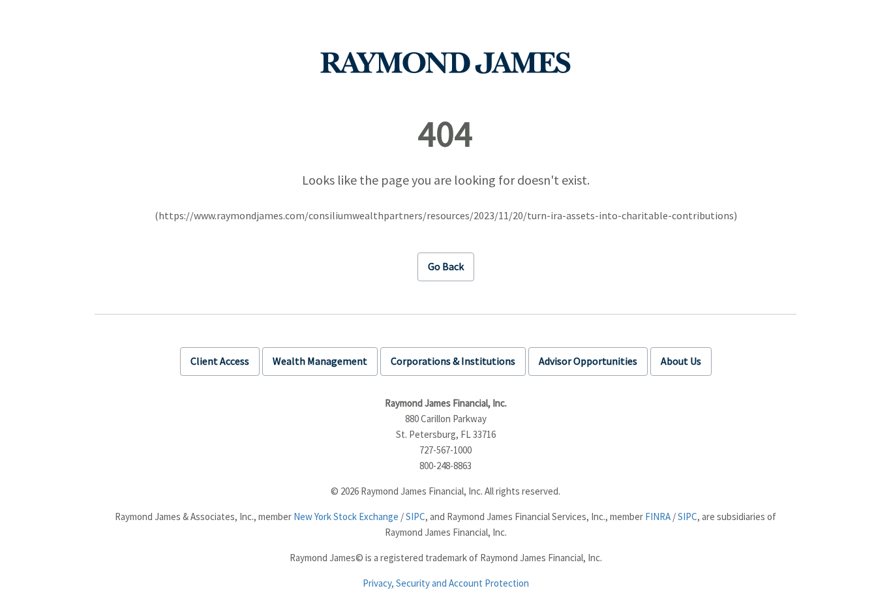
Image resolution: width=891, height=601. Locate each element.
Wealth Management (320, 360)
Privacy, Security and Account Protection (446, 583)
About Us (681, 360)
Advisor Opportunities (588, 360)
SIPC (415, 516)
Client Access (219, 360)
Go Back (446, 266)
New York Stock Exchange (346, 516)
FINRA (658, 516)
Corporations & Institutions (453, 360)
